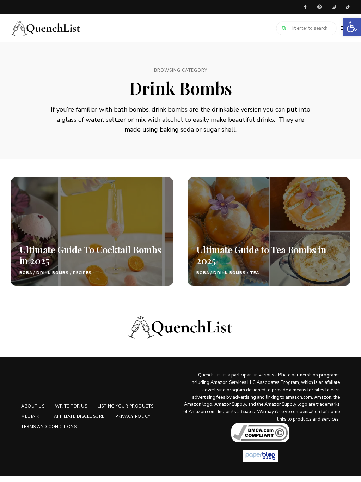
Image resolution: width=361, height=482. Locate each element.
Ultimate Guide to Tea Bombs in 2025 (261, 255)
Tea (254, 273)
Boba (25, 273)
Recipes (82, 273)
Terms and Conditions (49, 426)
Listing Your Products (126, 406)
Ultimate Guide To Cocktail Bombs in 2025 (90, 255)
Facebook (305, 7)
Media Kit (32, 416)
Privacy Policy (133, 416)
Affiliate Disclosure (79, 416)
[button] (352, 27)
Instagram (333, 7)
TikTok (348, 7)
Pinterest (319, 7)
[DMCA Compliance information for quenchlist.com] (260, 432)
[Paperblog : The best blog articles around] (260, 456)
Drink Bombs (52, 273)
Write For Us (71, 406)
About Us (32, 406)
